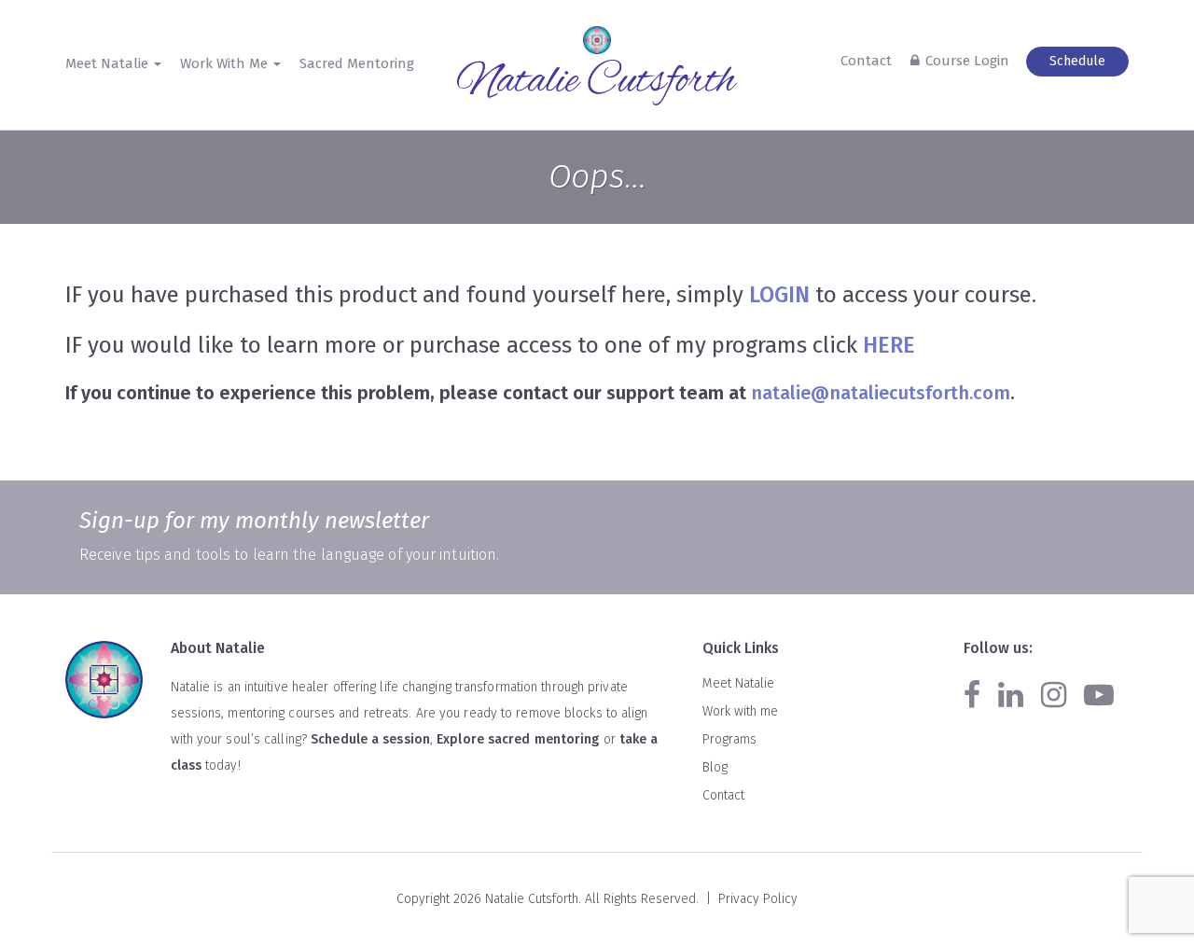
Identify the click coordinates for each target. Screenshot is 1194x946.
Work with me (740, 711)
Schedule (1077, 61)
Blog (715, 767)
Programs (729, 739)
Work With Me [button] (225, 63)
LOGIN (779, 295)
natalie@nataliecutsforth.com (880, 393)
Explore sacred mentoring (518, 739)
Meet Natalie (738, 683)
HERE (889, 345)
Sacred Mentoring (356, 63)
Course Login (967, 60)
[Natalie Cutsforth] (597, 83)
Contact (866, 60)
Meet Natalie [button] (108, 63)
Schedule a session (370, 739)
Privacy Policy (758, 899)
